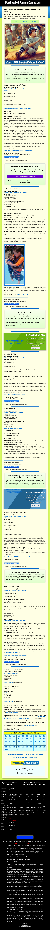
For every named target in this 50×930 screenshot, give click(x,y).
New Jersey (45, 802)
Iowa (44, 794)
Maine (38, 796)
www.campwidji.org (22, 294)
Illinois (32, 794)
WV (36, 747)
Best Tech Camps (12, 810)
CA (23, 736)
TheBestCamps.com (25, 925)
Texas (32, 810)
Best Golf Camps (4, 819)
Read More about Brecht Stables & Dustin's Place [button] (18, 150)
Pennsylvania (33, 807)
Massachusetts (22, 799)
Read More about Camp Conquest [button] (13, 460)
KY (31, 738)
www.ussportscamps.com (13, 652)
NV (36, 741)
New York (27, 805)
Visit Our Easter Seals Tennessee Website (15, 192)
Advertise (34, 21)
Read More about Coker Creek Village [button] (14, 394)
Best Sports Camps (13, 805)
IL (14, 738)
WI (40, 747)
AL (6, 736)
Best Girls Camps (4, 817)
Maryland (44, 796)
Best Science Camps (13, 794)
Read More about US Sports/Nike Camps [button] (15, 655)
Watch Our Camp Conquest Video (13, 428)
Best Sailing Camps (13, 825)
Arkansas (38, 789)
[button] (25, 157)
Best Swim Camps (12, 807)
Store (16, 21)
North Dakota (39, 805)
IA (23, 738)
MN (14, 741)
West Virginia (33, 812)
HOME (9, 754)
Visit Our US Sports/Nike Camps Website (15, 590)
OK (27, 744)
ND (19, 744)
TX (14, 747)
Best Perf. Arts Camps (13, 792)
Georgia (44, 792)
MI (10, 741)
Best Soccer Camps (13, 799)
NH (40, 741)
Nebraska (27, 802)
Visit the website (8, 682)
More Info (35, 348)
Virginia (20, 812)
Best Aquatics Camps (13, 822)
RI (40, 744)
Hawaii (20, 794)
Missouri (44, 799)
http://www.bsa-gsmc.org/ (11, 673)
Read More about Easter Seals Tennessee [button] (16, 297)
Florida (38, 792)
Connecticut (28, 792)
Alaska (27, 789)
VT (23, 747)
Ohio (44, 805)
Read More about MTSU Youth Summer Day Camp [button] (18, 556)
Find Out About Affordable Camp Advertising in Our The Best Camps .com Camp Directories (25, 841)
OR (31, 744)
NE (31, 741)
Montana (21, 802)
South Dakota (21, 810)
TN (10, 747)
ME (40, 738)
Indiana (38, 794)
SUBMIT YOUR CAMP (12, 712)
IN (18, 738)
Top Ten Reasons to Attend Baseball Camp (25, 757)
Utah (38, 810)
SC (44, 744)
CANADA (16, 749)
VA (27, 747)
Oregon (27, 807)
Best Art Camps (4, 794)
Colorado (21, 792)
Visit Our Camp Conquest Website (13, 412)
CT (31, 736)
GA (44, 736)
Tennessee (28, 810)
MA (6, 741)
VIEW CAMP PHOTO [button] (11, 245)
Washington (28, 812)
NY (10, 744)
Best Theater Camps (13, 814)
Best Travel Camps (5, 815)
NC (14, 744)
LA (36, 738)
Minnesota (33, 799)
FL (40, 736)
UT (19, 747)
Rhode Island (39, 807)
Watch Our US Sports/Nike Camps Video (15, 620)
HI (6, 738)
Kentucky (27, 796)
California (44, 789)
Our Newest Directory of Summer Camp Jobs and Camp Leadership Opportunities (25, 844)
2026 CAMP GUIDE (30, 725)
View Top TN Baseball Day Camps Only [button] (25, 176)
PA (36, 744)
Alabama (21, 789)
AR (19, 736)
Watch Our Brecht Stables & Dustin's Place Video (17, 108)
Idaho (27, 794)
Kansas (20, 796)
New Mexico (21, 805)
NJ (44, 741)
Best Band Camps (4, 796)
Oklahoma (21, 807)
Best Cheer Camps (5, 807)
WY (44, 747)
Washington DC (22, 814)
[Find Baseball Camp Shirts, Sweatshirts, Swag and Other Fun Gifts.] (14, 343)
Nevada (32, 802)
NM (6, 744)
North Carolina (33, 805)
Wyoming (44, 812)
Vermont (44, 810)
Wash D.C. (8, 749)
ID (10, 738)
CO (27, 736)
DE (36, 736)
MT (27, 741)
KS (27, 738)
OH (23, 744)
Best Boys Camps (4, 805)
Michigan (27, 799)
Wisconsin (39, 812)
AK (10, 736)
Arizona (32, 789)
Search (25, 21)
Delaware (33, 792)
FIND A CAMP (28, 754)
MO (23, 741)
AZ (14, 736)
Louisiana (33, 796)
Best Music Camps (5, 831)
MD (44, 738)
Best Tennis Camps (13, 812)
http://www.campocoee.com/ (11, 692)
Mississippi (39, 799)
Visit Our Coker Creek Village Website (14, 358)
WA (31, 747)
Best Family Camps (5, 814)
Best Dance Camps (5, 812)
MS (19, 741)
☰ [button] (44, 2)
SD (6, 747)
